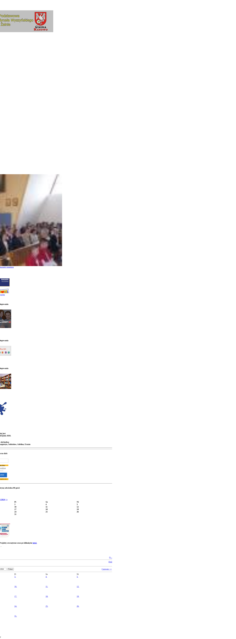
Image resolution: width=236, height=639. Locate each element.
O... (110, 557)
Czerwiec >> (107, 569)
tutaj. (35, 543)
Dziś (110, 562)
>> (6, 500)
